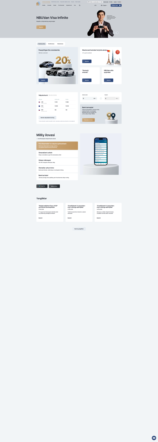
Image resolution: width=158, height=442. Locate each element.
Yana (75, 5)
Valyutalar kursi (69, 5)
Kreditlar (43, 5)
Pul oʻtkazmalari (61, 5)
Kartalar (54, 5)
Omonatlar (49, 5)
